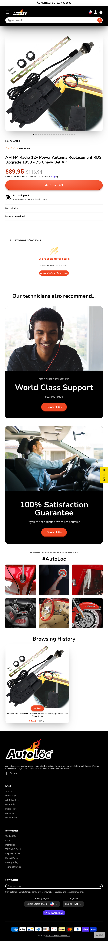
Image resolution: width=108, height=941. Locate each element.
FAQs (7, 840)
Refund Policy (11, 858)
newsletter (23, 892)
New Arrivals (11, 817)
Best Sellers (11, 809)
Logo (20, 12)
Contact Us (54, 407)
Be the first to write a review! (54, 273)
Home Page (10, 795)
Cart (101, 12)
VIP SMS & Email (13, 849)
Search (8, 791)
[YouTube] (15, 773)
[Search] (99, 20)
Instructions (11, 845)
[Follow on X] (11, 773)
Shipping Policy (12, 853)
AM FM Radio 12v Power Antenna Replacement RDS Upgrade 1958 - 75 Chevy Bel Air (37, 683)
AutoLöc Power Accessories (58, 936)
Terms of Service (13, 867)
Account (95, 12)
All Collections (12, 800)
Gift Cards (10, 804)
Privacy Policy (11, 862)
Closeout (9, 813)
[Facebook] (6, 773)
